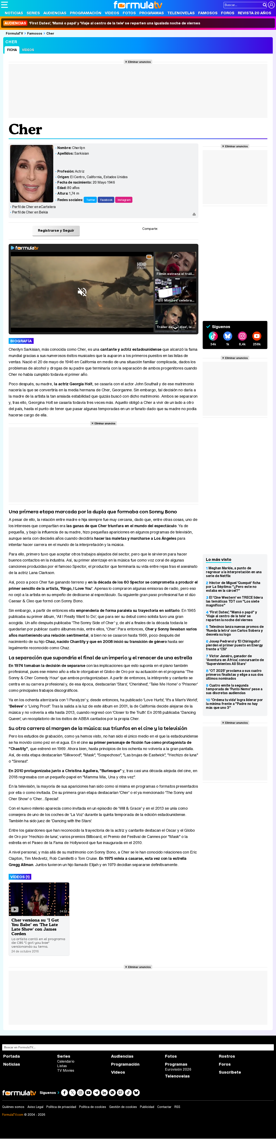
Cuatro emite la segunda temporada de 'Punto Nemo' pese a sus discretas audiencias (234, 689)
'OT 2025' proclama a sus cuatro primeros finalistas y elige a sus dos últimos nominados (234, 674)
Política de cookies (92, 1106)
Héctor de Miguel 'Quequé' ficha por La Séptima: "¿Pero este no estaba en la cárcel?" (233, 586)
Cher (50, 33)
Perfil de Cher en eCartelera (34, 206)
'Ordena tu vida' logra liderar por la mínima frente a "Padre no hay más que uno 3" (234, 703)
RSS (177, 1106)
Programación (85, 13)
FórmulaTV (14, 33)
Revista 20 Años (254, 13)
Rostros (227, 1056)
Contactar (164, 1106)
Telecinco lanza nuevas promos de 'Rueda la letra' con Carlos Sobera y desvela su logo (235, 630)
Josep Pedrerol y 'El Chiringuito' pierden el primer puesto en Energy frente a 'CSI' (234, 645)
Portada (11, 1056)
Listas (62, 1065)
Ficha (12, 50)
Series (33, 13)
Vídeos (112, 13)
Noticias (14, 13)
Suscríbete (230, 1072)
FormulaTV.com (12, 1114)
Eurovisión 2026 (178, 1069)
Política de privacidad (61, 1106)
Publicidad (147, 1106)
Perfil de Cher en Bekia (30, 212)
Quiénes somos (13, 1106)
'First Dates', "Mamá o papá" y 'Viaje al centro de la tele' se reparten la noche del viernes (231, 615)
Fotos (129, 13)
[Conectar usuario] (271, 5)
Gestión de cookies (123, 1106)
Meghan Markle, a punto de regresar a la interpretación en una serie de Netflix (234, 571)
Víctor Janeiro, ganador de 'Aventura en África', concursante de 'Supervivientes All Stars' (235, 659)
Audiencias (54, 13)
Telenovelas (181, 13)
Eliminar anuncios (139, 62)
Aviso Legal (35, 1106)
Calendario (65, 1061)
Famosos (208, 13)
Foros (227, 13)
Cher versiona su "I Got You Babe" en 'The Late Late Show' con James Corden (35, 926)
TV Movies (65, 1070)
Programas (151, 13)
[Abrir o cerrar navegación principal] (4, 5)
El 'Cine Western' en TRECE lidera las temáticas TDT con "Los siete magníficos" (234, 601)
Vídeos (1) (20, 877)
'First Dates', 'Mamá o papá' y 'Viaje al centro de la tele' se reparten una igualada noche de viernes (102, 23)
